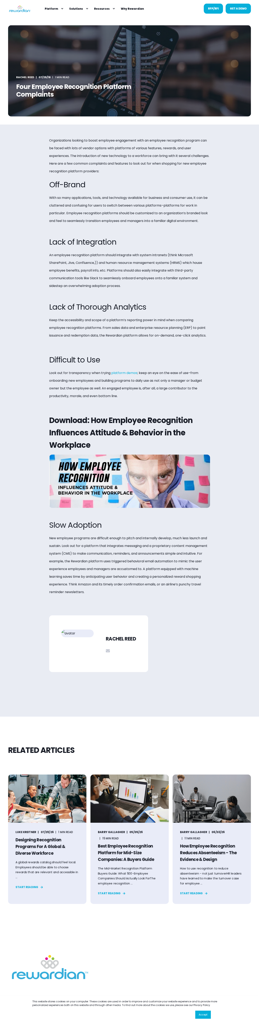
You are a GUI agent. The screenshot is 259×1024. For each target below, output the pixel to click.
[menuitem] (62, 8)
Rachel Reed (25, 77)
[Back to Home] (19, 8)
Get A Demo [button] (238, 8)
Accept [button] (203, 1014)
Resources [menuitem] (102, 9)
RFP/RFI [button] (213, 8)
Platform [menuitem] (51, 9)
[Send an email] (108, 651)
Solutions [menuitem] (76, 9)
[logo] (48, 967)
